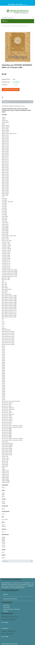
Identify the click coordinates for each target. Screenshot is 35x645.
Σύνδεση (5, 594)
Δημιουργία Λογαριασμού (10, 599)
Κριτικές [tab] (5, 561)
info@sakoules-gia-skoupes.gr (9, 643)
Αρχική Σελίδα (6, 26)
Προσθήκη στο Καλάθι (10, 89)
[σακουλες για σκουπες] (17, 11)
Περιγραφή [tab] (6, 102)
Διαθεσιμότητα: (6, 82)
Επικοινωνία (6, 607)
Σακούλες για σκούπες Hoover (19, 26)
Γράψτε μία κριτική (7, 70)
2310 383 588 (4, 622)
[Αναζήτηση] (33, 18)
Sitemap (5, 611)
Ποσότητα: (5, 84)
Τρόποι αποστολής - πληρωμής (11, 609)
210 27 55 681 (4, 636)
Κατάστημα (6, 605)
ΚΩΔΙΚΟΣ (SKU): (6, 79)
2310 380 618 (4, 628)
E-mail (25, 4)
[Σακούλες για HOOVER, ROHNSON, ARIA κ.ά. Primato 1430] (17, 47)
